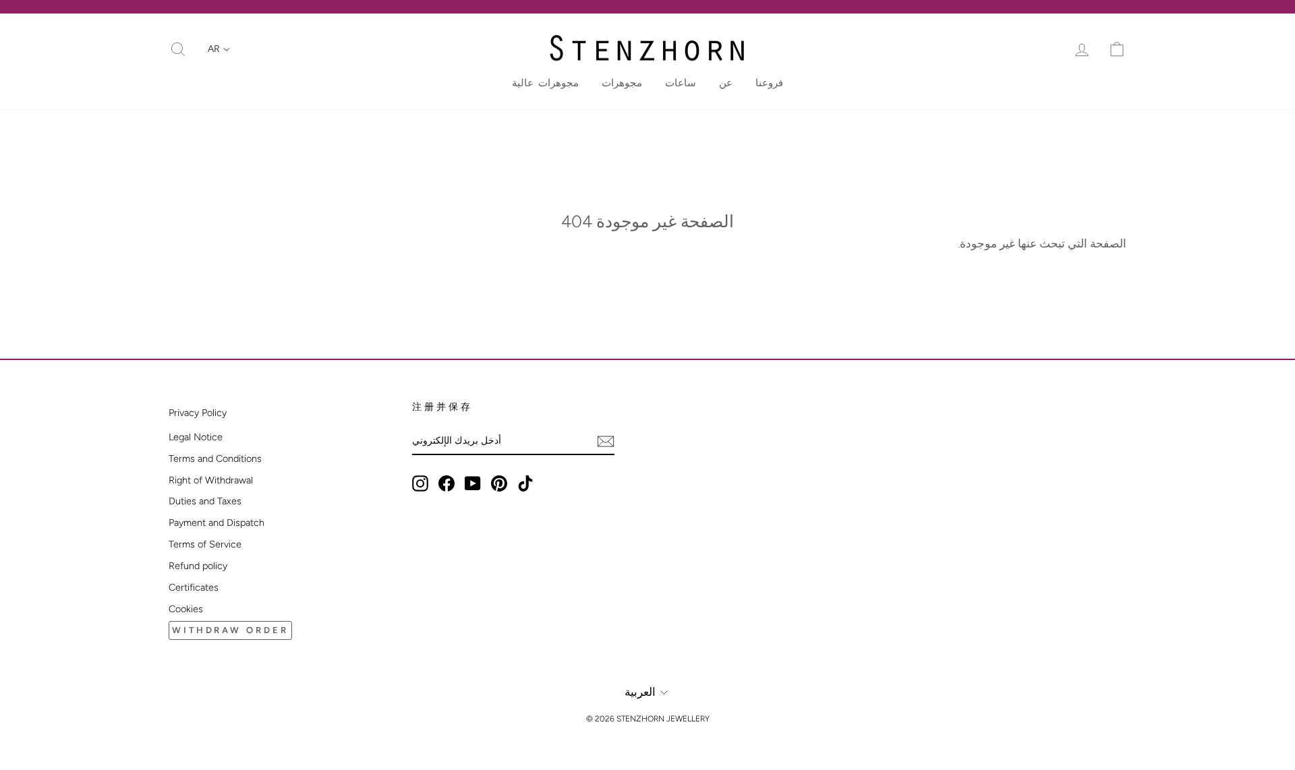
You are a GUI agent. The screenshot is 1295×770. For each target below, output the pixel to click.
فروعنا (769, 83)
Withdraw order (230, 630)
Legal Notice (196, 437)
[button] (219, 49)
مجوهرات (622, 83)
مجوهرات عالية (545, 83)
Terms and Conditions (215, 458)
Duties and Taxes (205, 501)
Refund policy (198, 566)
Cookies (186, 609)
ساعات (680, 83)
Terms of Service (205, 544)
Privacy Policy (198, 413)
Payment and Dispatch (216, 522)
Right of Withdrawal (211, 480)
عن (725, 83)
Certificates (194, 587)
